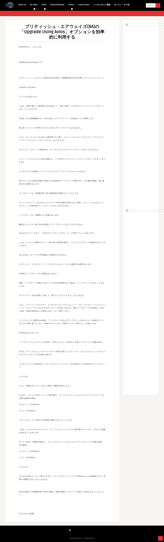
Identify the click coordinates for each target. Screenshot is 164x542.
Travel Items (83, 4)
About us (22, 4)
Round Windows (57, 4)
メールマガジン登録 (101, 4)
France (71, 4)
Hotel (43, 4)
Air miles (34, 4)
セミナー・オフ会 (121, 4)
